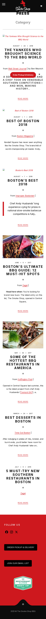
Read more (23, 98)
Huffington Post (25, 379)
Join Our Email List (18, 563)
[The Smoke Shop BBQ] (23, 6)
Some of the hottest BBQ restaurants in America (23, 362)
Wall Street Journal (17, 68)
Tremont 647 (26, 392)
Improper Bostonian (25, 195)
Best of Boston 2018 (23, 123)
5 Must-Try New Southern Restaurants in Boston (23, 476)
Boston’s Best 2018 (23, 182)
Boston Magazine (25, 136)
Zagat (25, 285)
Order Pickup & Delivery (20, 547)
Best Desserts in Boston (23, 419)
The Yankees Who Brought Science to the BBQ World (23, 53)
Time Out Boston (22, 432)
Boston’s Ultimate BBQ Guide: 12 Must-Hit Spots (23, 270)
